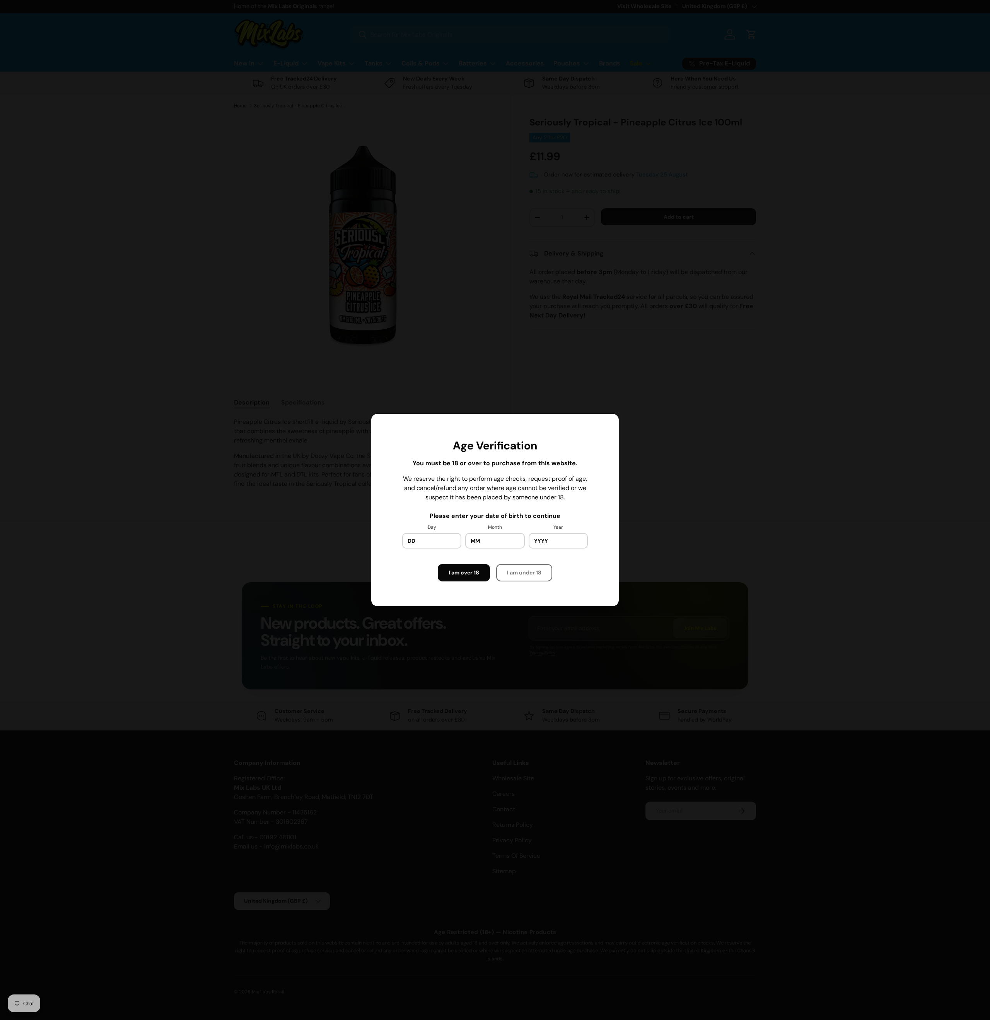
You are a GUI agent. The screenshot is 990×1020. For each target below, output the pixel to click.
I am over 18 (464, 572)
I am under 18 (524, 572)
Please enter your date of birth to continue (495, 516)
